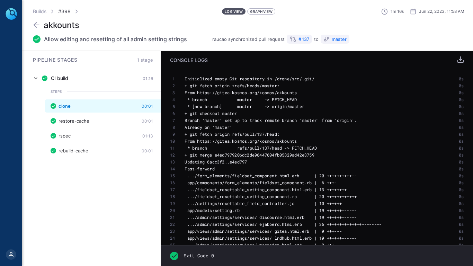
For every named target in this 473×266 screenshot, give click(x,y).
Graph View (261, 11)
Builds (39, 11)
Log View (234, 11)
